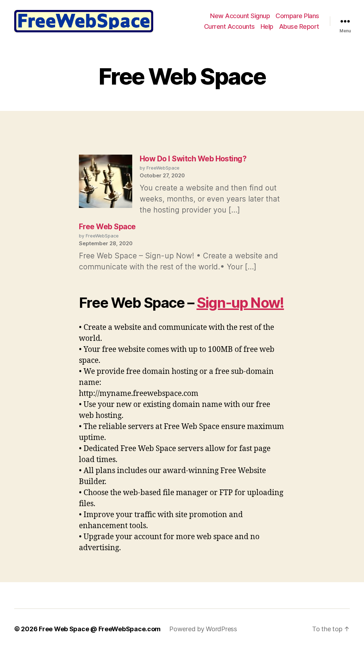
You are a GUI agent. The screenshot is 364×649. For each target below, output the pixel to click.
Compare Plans (297, 16)
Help (267, 26)
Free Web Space (107, 226)
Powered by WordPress (203, 629)
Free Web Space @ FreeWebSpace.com (100, 629)
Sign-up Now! (240, 302)
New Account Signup (240, 16)
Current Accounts (229, 26)
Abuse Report (299, 26)
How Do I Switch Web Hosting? (193, 158)
